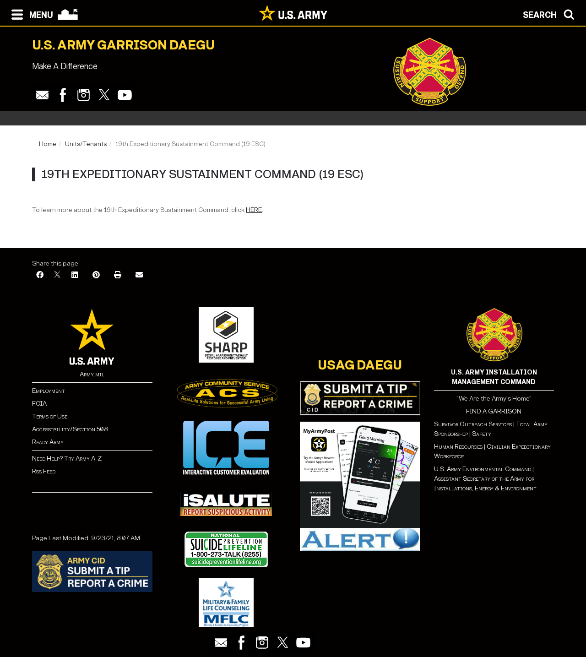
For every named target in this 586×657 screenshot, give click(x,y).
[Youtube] (124, 95)
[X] (57, 275)
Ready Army (48, 442)
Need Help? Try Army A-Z (67, 458)
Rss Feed (43, 471)
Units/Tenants (86, 144)
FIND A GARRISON (493, 411)
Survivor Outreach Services (473, 424)
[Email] (42, 95)
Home (47, 144)
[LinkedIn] (74, 275)
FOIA (39, 403)
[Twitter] (104, 95)
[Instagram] (83, 95)
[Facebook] (63, 95)
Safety (481, 434)
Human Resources (458, 447)
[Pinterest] (96, 275)
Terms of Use (49, 416)
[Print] (117, 275)
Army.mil (92, 374)
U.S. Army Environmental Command (482, 469)
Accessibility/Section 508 (70, 429)
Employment (48, 391)
